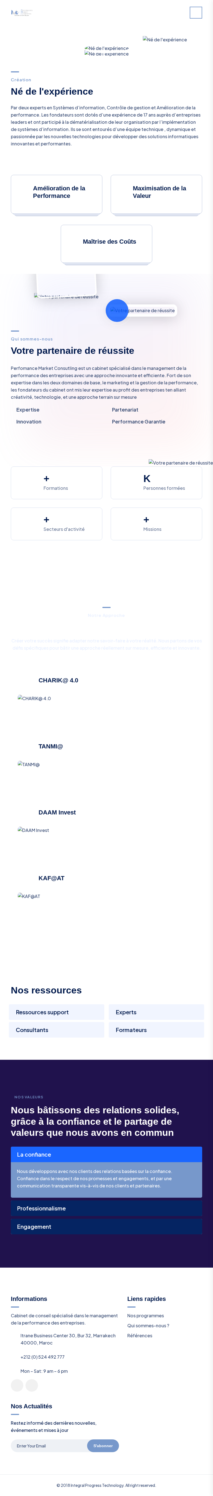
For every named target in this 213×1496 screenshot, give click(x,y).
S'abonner (103, 1446)
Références (139, 1335)
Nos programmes (145, 1315)
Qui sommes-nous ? (148, 1325)
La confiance (34, 1154)
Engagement (34, 1226)
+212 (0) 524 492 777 (43, 1357)
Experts (126, 1011)
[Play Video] (117, 310)
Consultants (32, 1029)
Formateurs (131, 1029)
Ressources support (42, 1011)
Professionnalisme (41, 1208)
